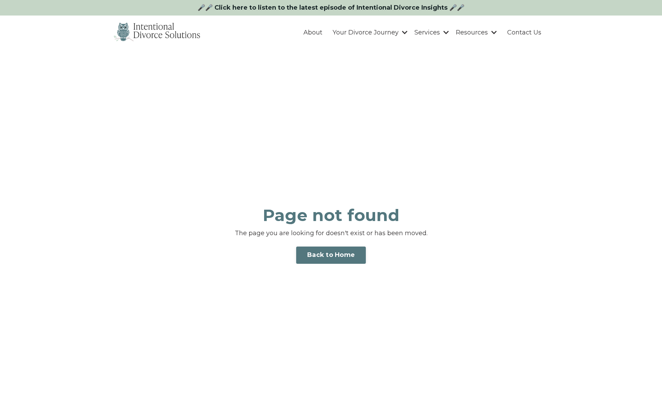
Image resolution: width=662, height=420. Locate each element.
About (312, 32)
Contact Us (524, 32)
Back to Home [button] (331, 255)
